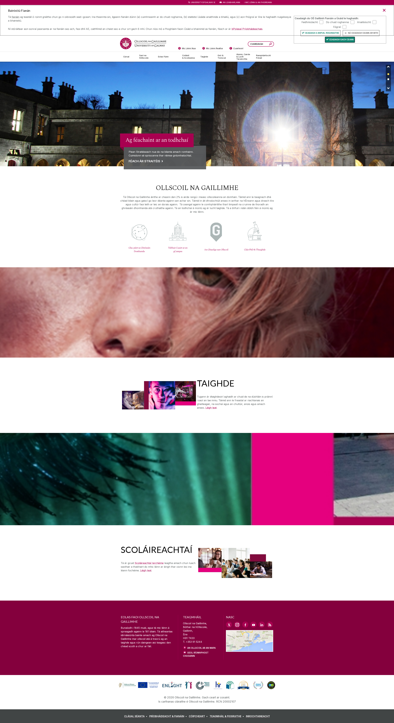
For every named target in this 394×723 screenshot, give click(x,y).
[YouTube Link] (253, 624)
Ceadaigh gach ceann (341, 39)
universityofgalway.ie (203, 2)
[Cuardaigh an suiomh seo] (270, 44)
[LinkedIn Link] (262, 624)
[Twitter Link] (229, 624)
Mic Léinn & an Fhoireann (258, 2)
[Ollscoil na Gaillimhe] (143, 43)
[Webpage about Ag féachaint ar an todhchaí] (197, 114)
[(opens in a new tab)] (139, 687)
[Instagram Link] (237, 625)
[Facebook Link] (245, 624)
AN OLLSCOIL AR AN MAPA (201, 648)
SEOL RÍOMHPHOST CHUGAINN (196, 654)
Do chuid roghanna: (337, 22)
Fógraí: (337, 26)
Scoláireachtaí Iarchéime (149, 563)
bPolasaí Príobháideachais (247, 28)
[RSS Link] (270, 624)
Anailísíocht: (364, 22)
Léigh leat (211, 407)
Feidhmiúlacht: (310, 22)
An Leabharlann (231, 2)
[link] (197, 114)
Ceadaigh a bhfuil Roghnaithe (322, 33)
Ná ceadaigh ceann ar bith (363, 33)
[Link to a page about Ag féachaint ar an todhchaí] (197, 134)
